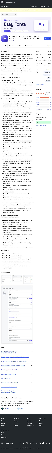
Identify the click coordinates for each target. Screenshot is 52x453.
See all (49, 109)
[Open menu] (50, 2)
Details (4, 46)
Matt (2, 432)
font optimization (46, 75)
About (2, 418)
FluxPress (13, 40)
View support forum (41, 125)
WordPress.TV (30, 425)
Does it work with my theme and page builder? (13, 365)
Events (41, 420)
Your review (39, 109)
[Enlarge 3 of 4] (31, 277)
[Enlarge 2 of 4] (20, 277)
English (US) (48, 69)
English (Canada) (9, 443)
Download (47, 38)
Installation (19, 46)
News (2, 420)
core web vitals (47, 72)
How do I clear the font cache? (9, 387)
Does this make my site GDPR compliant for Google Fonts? (9, 352)
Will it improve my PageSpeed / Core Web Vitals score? (15, 357)
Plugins (15, 423)
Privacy (3, 425)
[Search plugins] (15, 14)
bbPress (3, 435)
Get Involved (42, 418)
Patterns (16, 425)
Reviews (11, 46)
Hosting (3, 423)
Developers (29, 423)
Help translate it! (38, 10)
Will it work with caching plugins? (9, 382)
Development (28, 46)
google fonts (47, 80)
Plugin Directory (5, 6)
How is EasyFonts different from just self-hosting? (13, 361)
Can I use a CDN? (5, 378)
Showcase (16, 418)
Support (49, 46)
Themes (16, 420)
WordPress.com (5, 430)
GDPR (49, 77)
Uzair (21, 408)
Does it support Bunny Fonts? (8, 374)
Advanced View (40, 84)
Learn (28, 418)
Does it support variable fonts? (9, 370)
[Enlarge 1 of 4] (9, 277)
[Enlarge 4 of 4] (31, 287)
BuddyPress (4, 437)
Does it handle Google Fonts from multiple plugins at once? (8, 391)
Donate (41, 423)
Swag (41, 425)
